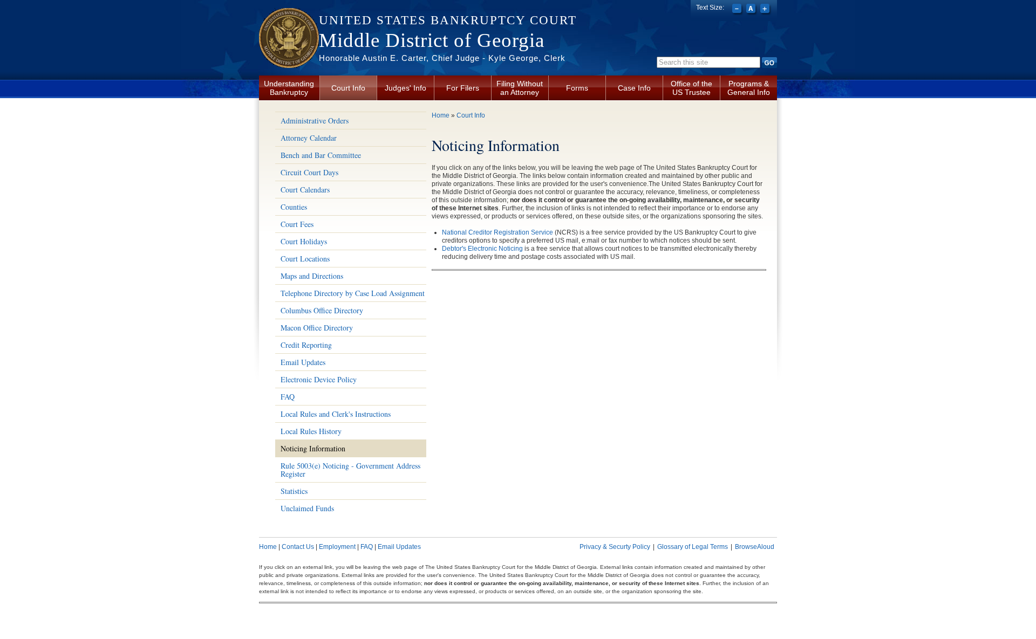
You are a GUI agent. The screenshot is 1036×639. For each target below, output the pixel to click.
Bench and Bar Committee (321, 155)
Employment (337, 547)
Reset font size (752, 10)
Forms (577, 88)
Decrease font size (738, 10)
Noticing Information (313, 448)
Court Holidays (304, 241)
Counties (294, 207)
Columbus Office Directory (322, 310)
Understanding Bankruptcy (289, 88)
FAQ (288, 396)
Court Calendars (305, 189)
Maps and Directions (312, 276)
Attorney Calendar (309, 138)
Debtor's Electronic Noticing (482, 248)
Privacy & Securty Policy (615, 547)
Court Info (348, 88)
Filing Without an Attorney (519, 88)
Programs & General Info (748, 88)
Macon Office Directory (317, 327)
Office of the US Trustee (691, 88)
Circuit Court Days (309, 172)
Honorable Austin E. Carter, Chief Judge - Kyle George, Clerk (442, 58)
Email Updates (303, 362)
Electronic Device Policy (319, 379)
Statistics (294, 491)
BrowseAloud (754, 547)
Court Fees (297, 224)
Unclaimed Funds (307, 508)
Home (440, 115)
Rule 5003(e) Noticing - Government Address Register (350, 470)
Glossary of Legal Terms (692, 547)
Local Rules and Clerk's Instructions (336, 414)
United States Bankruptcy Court (448, 20)
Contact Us (298, 547)
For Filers (462, 88)
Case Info (634, 88)
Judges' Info (405, 88)
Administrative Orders (315, 120)
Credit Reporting (306, 345)
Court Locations (305, 258)
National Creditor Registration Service (497, 232)
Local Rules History (311, 431)
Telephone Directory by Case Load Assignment (353, 293)
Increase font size (766, 10)
